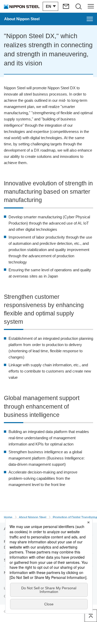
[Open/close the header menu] (91, 6)
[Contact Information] (66, 6)
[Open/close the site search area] (78, 6)
